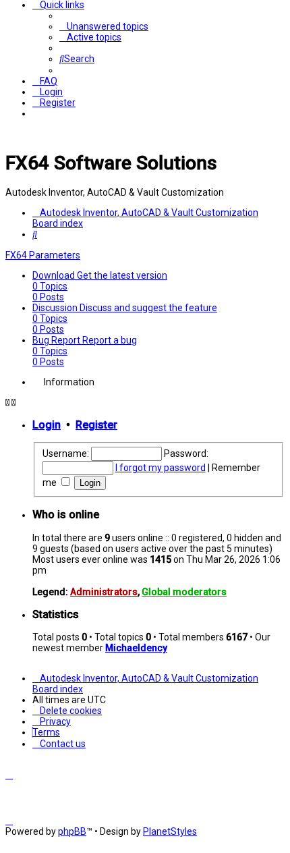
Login (46, 424)
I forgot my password (160, 467)
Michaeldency (136, 647)
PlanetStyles (170, 831)
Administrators (104, 591)
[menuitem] (103, 26)
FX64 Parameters (42, 255)
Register (96, 424)
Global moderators (184, 591)
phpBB (72, 831)
